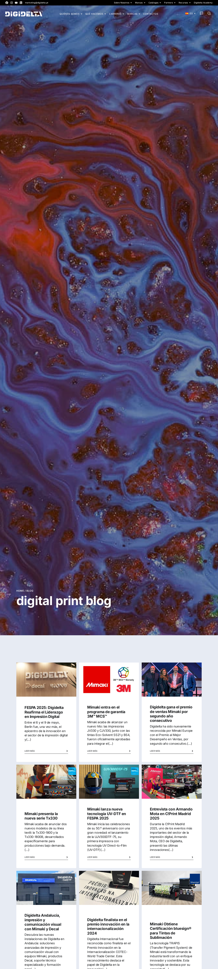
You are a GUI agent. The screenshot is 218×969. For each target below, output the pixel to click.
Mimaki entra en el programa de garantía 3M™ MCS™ (106, 711)
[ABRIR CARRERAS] (123, 14)
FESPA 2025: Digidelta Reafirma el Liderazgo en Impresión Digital (44, 712)
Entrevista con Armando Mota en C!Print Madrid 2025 (171, 813)
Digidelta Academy (203, 3)
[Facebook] (6, 2)
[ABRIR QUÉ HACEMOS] (105, 14)
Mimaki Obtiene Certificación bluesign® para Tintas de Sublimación (170, 931)
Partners (168, 3)
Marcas (139, 3)
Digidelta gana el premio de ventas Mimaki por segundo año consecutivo (171, 714)
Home (20, 590)
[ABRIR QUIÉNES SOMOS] (81, 14)
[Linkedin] (21, 2)
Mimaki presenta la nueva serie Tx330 (41, 816)
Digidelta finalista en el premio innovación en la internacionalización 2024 (108, 926)
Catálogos (154, 3)
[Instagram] (11, 2)
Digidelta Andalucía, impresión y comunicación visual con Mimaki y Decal (43, 922)
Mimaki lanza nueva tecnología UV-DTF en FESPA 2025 (106, 813)
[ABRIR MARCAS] (139, 14)
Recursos (183, 3)
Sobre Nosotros (121, 3)
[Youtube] (16, 2)
